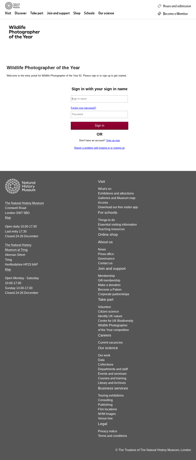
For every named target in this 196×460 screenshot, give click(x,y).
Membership (106, 275)
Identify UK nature (110, 316)
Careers (104, 335)
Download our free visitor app (118, 207)
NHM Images (107, 413)
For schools (107, 212)
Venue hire (105, 418)
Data (101, 360)
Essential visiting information (117, 224)
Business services (113, 388)
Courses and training (112, 378)
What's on (104, 188)
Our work (104, 355)
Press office (106, 254)
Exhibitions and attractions (116, 193)
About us (105, 242)
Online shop (108, 234)
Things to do (106, 220)
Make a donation (109, 285)
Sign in (99, 125)
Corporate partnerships (113, 294)
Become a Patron (110, 289)
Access (103, 202)
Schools (89, 13)
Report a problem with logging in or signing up (99, 147)
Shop (76, 13)
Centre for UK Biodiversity (115, 320)
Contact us (105, 263)
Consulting (105, 400)
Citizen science (108, 311)
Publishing (105, 404)
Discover (21, 13)
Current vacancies (110, 342)
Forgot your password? (83, 107)
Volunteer (104, 307)
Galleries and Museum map (116, 198)
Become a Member (175, 14)
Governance (106, 258)
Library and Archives (112, 382)
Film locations (107, 409)
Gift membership (109, 280)
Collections (105, 364)
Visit (8, 13)
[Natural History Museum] (37, 6)
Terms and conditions (112, 435)
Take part (36, 13)
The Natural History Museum (24, 203)
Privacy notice (107, 431)
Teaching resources (111, 229)
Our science (106, 13)
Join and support (58, 13)
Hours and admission (177, 6)
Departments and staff (113, 369)
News (102, 249)
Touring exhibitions (111, 395)
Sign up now (113, 140)
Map (8, 217)
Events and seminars (112, 373)
